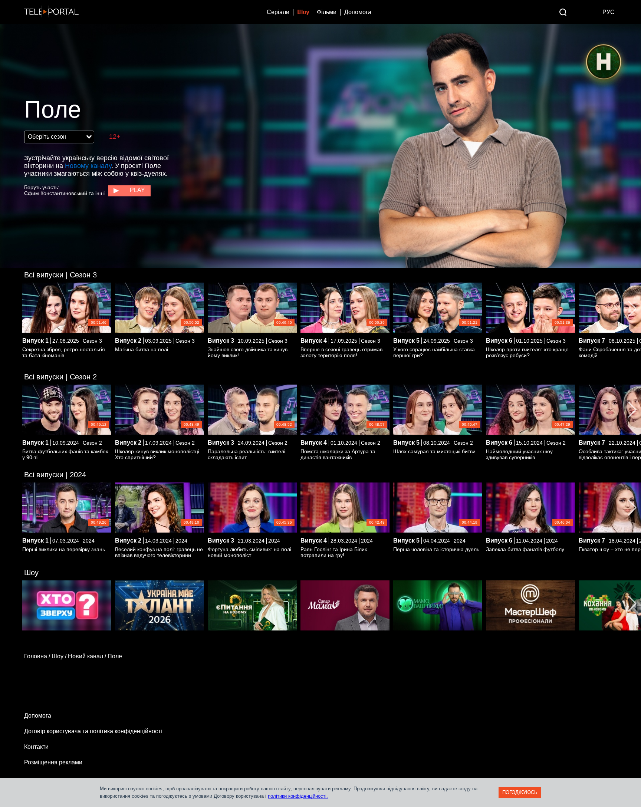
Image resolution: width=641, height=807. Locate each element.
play (137, 190)
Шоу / (60, 656)
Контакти (36, 747)
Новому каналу (88, 165)
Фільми (326, 12)
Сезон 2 (60, 377)
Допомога (357, 12)
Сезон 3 (60, 275)
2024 (55, 475)
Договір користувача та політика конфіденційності (93, 731)
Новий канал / (88, 656)
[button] (632, 309)
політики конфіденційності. (298, 796)
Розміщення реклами (53, 762)
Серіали (278, 12)
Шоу (303, 12)
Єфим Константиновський (55, 193)
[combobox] (59, 137)
